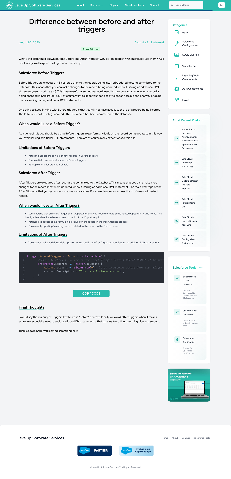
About (80, 5)
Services (95, 5)
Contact (154, 5)
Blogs (113, 5)
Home (165, 438)
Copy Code (91, 293)
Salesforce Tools (134, 5)
